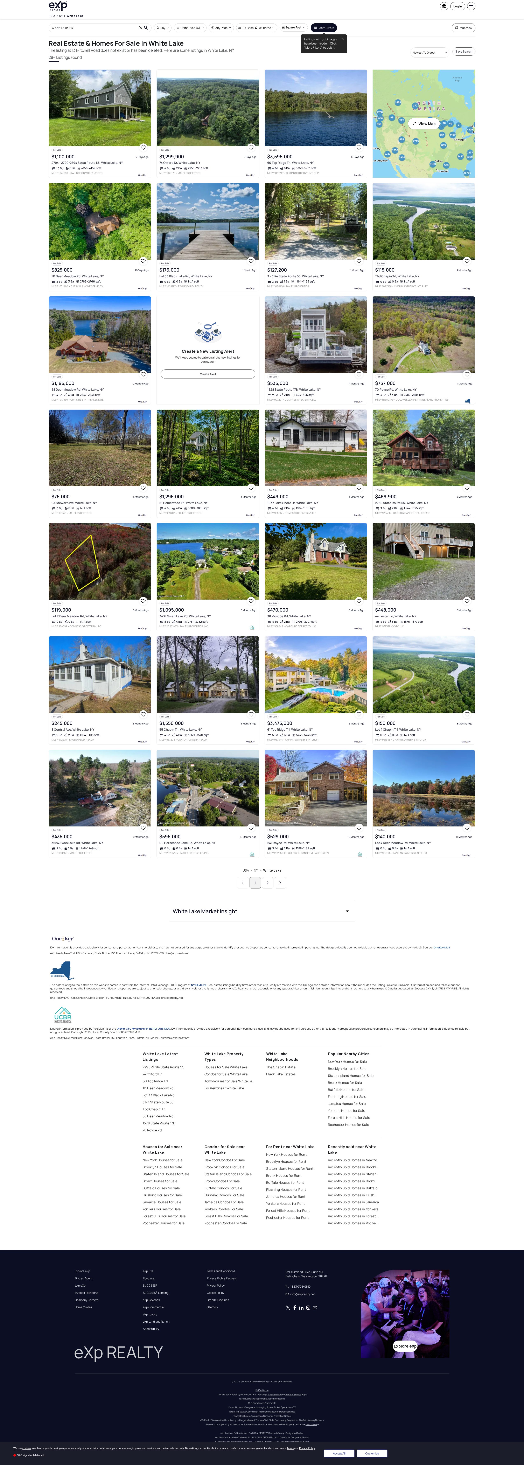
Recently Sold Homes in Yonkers (353, 1209)
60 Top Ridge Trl (155, 1081)
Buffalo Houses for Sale (161, 1188)
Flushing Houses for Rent (286, 1189)
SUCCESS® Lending (155, 1292)
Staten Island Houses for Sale (166, 1174)
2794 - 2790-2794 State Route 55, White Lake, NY (87, 163)
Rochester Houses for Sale (164, 1223)
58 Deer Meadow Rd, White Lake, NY (77, 389)
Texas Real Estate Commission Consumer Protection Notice (262, 1416)
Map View (466, 28)
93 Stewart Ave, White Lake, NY (74, 503)
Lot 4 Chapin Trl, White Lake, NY (398, 729)
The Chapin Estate (280, 1067)
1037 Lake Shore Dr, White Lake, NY (292, 503)
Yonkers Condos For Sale (223, 1209)
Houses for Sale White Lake (225, 1067)
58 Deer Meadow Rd (158, 1116)
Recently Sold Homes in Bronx (351, 1181)
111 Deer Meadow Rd (158, 1088)
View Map (427, 123)
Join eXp (80, 1285)
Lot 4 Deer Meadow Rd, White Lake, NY (403, 843)
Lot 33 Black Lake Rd (159, 1095)
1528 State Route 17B (159, 1123)
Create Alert (208, 374)
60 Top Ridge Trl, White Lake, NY (290, 163)
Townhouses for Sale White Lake (230, 1081)
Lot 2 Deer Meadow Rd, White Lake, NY (79, 616)
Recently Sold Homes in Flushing (353, 1195)
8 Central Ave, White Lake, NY (72, 729)
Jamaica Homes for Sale (347, 1103)
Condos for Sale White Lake (226, 1074)
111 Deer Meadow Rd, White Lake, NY (77, 276)
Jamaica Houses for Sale (162, 1202)
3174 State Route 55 (158, 1102)
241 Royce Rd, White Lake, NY (288, 843)
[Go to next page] (280, 882)
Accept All (339, 1453)
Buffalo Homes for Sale (346, 1089)
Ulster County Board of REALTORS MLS (143, 1028)
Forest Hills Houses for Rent (288, 1210)
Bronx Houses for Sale (160, 1181)
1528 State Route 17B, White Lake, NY (294, 389)
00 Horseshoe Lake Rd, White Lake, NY (187, 843)
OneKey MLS (441, 947)
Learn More (311, 1424)
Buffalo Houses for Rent (285, 1182)
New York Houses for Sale (163, 1160)
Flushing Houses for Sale (162, 1195)
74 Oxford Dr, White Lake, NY (179, 163)
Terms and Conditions (221, 1271)
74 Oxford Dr (152, 1074)
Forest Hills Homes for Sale (349, 1117)
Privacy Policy (216, 1285)
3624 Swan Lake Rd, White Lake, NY (77, 843)
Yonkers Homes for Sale (346, 1110)
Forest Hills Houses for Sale (164, 1216)
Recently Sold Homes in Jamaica (353, 1202)
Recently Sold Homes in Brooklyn (353, 1167)
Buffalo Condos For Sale (223, 1188)
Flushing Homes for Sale (347, 1096)
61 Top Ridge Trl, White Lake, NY (290, 729)
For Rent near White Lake (224, 1088)
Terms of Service (293, 1394)
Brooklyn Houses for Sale (162, 1167)
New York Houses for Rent (286, 1154)
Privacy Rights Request (222, 1278)
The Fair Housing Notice (310, 1420)
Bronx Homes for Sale (345, 1082)
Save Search (464, 51)
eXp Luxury (150, 1314)
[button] (262, 911)
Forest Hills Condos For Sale (226, 1216)
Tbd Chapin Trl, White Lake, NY (397, 276)
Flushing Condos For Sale (224, 1195)
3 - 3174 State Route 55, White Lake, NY (295, 276)
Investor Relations (86, 1292)
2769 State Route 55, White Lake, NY (401, 503)
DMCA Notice (262, 1390)
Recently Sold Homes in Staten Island (353, 1174)
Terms (290, 1448)
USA (246, 870)
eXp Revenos (151, 1300)
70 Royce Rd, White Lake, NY (396, 389)
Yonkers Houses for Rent (285, 1203)
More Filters (326, 28)
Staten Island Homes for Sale (351, 1075)
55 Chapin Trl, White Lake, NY (180, 729)
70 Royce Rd (152, 1130)
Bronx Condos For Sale (222, 1181)
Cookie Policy (215, 1292)
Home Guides (83, 1307)
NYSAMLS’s (199, 985)
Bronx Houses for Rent (284, 1175)
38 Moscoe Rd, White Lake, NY (289, 616)
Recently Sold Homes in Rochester (353, 1223)
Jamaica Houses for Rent (286, 1196)
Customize (372, 1453)
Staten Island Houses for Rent (290, 1168)
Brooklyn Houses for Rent (286, 1161)
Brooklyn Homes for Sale (347, 1068)
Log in (457, 6)
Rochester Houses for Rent (287, 1217)
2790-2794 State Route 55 (163, 1067)
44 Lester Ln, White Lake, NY (395, 616)
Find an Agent (83, 1278)
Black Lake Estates (281, 1074)
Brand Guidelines (218, 1300)
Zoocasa (148, 1278)
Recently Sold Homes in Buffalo (353, 1188)
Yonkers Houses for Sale (162, 1209)
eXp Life (148, 1271)
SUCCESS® (150, 1285)
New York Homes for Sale (347, 1061)
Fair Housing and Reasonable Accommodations (262, 1398)
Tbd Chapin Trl (154, 1109)
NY (256, 870)
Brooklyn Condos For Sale (224, 1167)
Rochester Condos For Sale (225, 1223)
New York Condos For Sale (224, 1160)
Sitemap (212, 1307)
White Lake (272, 870)
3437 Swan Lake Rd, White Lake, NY (185, 616)
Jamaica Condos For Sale (224, 1202)
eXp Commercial (153, 1307)
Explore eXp (82, 1271)
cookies (26, 1448)
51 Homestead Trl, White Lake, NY (183, 503)
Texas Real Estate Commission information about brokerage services (262, 1411)
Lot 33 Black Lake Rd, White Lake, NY (185, 276)
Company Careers (86, 1300)
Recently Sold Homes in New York (353, 1160)
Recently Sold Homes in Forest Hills (353, 1216)
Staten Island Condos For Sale (228, 1174)
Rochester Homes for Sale (348, 1124)
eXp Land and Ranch (156, 1321)
